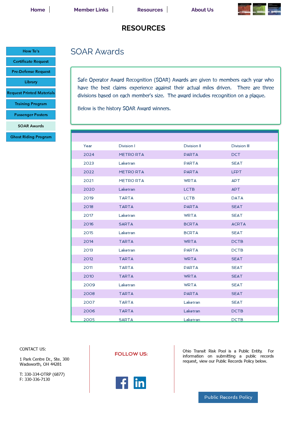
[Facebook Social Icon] (122, 383)
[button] (81, 9)
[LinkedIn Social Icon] (140, 383)
